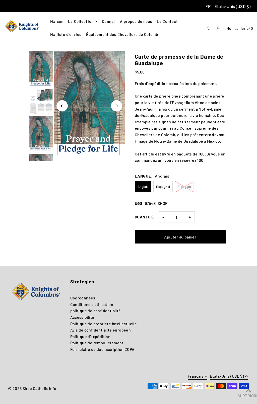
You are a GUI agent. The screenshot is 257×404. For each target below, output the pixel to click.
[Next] (116, 106)
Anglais (143, 187)
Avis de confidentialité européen (100, 330)
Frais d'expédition (151, 83)
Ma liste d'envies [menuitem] (65, 34)
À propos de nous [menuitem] (136, 21)
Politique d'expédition (90, 336)
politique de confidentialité (95, 310)
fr (208, 6)
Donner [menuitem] (108, 21)
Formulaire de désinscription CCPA (102, 349)
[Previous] (62, 106)
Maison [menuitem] (56, 21)
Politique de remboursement (96, 342)
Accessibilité (82, 317)
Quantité (144, 216)
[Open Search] (209, 27)
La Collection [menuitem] (81, 21)
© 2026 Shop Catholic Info (32, 388)
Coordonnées (82, 297)
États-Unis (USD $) (233, 6)
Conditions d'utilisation (91, 304)
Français (184, 187)
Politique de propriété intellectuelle (103, 323)
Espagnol (163, 187)
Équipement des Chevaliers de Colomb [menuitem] (122, 34)
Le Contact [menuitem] (167, 21)
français (196, 376)
